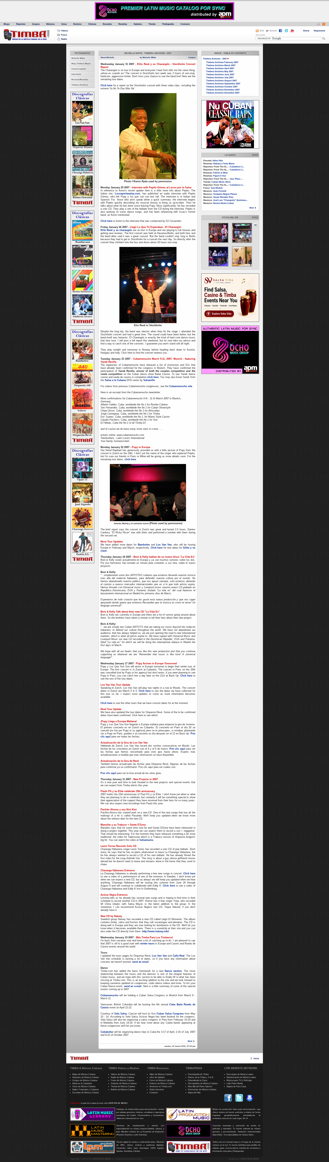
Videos (64, 31)
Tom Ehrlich (217, 188)
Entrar (306, 31)
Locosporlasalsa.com (127, 193)
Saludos (138, 24)
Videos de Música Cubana (123, 1074)
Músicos (50, 24)
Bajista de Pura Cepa (236, 1086)
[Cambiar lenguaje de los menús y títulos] (323, 24)
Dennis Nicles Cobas (223, 203)
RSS (262, 31)
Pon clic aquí (177, 748)
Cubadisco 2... (237, 166)
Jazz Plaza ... (236, 179)
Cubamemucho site (180, 386)
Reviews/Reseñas (79, 79)
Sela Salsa (120, 1013)
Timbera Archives (79, 85)
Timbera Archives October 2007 (222, 86)
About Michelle (107, 57)
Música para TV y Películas (239, 1080)
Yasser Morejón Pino (223, 197)
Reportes (20, 24)
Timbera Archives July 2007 (220, 77)
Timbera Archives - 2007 (215, 59)
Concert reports (78, 69)
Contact (191, 57)
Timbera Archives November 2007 (223, 90)
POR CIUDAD (260, 35)
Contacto (185, 24)
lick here (154, 377)
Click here (107, 85)
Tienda (152, 24)
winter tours (147, 943)
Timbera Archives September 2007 (223, 83)
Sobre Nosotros (156, 1089)
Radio (64, 39)
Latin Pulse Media (235, 1083)
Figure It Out (219, 176)
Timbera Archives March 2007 (221, 65)
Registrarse (319, 31)
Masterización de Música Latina (241, 1077)
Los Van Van (164, 544)
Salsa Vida (217, 160)
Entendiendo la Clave (197, 1080)
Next (251, 208)
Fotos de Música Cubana (122, 1080)
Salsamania (146, 840)
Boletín (273, 31)
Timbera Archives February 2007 (222, 62)
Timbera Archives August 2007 (221, 80)
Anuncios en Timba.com (160, 1086)
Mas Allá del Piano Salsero (200, 1086)
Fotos (64, 35)
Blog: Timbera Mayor (81, 63)
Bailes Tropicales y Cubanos (85, 1089)
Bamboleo (144, 544)
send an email (140, 961)
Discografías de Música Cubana (203, 1083)
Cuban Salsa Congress (170, 1013)
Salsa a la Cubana (115, 380)
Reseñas (122, 24)
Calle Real (179, 955)
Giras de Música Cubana (83, 1086)
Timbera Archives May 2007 (219, 71)
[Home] (79, 1058)
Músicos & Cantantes (82, 1083)
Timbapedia (168, 24)
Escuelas (107, 24)
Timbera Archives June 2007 (220, 74)
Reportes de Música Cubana (85, 1077)
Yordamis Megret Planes (225, 194)
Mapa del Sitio (194, 1092)
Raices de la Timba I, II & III (200, 1077)
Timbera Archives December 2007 (223, 93)
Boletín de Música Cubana (123, 1089)
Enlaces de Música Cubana (162, 1083)
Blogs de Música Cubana (83, 1074)
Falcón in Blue (220, 173)
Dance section (173, 971)
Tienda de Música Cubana (123, 1086)
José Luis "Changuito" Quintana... (230, 200)
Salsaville (149, 380)
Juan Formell (219, 191)
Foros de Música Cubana (161, 1080)
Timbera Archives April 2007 (220, 68)
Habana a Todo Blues (224, 163)
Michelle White (78, 58)
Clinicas (92, 24)
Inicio (256, 1058)
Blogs (7, 24)
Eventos (77, 24)
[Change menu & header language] (318, 24)
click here (130, 459)
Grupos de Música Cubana (84, 1080)
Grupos (36, 24)
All (255, 225)
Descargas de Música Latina (240, 1074)
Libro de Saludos (157, 1077)
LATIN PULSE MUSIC (101, 1159)
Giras (64, 24)
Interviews (76, 74)
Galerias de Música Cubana (124, 1083)
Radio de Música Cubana (122, 1077)
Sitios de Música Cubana (160, 1074)
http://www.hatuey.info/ (155, 931)
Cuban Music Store (221, 182)
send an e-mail (132, 986)
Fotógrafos (82, 53)
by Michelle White (148, 57)
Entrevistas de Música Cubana (202, 1089)
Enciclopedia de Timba (198, 1074)
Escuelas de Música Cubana (85, 1092)
